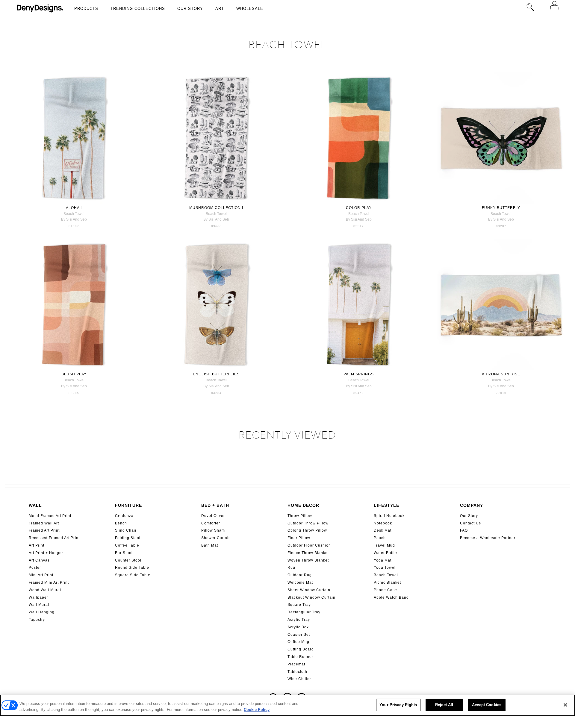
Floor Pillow (299, 538)
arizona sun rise (501, 374)
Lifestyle (386, 505)
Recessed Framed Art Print (54, 538)
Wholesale (249, 8)
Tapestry (37, 620)
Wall (35, 505)
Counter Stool (128, 560)
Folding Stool (127, 538)
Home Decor (303, 505)
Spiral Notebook (389, 516)
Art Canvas (39, 560)
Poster (35, 567)
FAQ (464, 530)
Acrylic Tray (299, 620)
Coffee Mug (298, 642)
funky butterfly (501, 208)
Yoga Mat (382, 560)
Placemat (296, 664)
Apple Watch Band (391, 597)
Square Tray (299, 605)
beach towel (73, 214)
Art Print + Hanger (46, 553)
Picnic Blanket (387, 582)
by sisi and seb (74, 219)
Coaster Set (299, 634)
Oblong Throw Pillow (307, 530)
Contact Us (470, 523)
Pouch (380, 538)
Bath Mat (209, 545)
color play (359, 208)
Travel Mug (384, 545)
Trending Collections (138, 8)
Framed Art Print (44, 530)
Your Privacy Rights (398, 705)
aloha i (74, 208)
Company (471, 505)
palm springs (359, 374)
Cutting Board (301, 649)
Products (86, 8)
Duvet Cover (213, 516)
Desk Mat (382, 530)
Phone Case (385, 590)
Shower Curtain (216, 538)
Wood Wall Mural (45, 590)
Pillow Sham (213, 530)
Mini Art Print (41, 575)
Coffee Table (127, 545)
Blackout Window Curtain (311, 597)
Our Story (190, 8)
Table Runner (300, 657)
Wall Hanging (42, 612)
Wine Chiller (299, 679)
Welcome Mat (300, 582)
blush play (74, 374)
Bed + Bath (215, 505)
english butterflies (216, 374)
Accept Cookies (486, 705)
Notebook (383, 523)
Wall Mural (39, 605)
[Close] (565, 705)
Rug (291, 567)
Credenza (124, 516)
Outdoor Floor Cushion (309, 545)
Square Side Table (132, 575)
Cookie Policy (257, 709)
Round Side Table (132, 567)
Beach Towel (386, 575)
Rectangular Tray (304, 612)
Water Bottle (385, 553)
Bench (121, 523)
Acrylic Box (298, 627)
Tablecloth (297, 672)
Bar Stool (124, 553)
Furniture (128, 505)
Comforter (210, 523)
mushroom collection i (216, 208)
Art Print (36, 545)
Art (219, 8)
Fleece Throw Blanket (308, 553)
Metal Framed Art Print (50, 516)
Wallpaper (38, 597)
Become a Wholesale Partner (487, 538)
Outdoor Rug (300, 575)
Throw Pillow (300, 516)
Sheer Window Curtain (309, 590)
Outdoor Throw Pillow (308, 523)
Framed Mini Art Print (49, 582)
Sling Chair (126, 530)
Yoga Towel (385, 567)
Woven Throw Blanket (308, 560)
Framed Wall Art (44, 523)
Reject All (444, 705)
